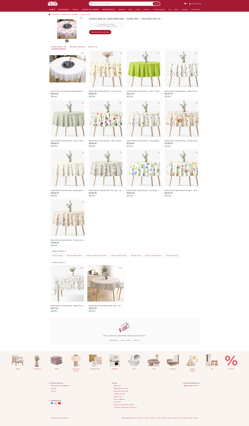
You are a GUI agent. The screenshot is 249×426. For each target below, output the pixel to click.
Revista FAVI (118, 396)
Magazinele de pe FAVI (121, 388)
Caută (156, 3)
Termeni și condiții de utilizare (124, 404)
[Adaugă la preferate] (121, 53)
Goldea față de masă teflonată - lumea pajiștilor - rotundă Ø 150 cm (149, 141)
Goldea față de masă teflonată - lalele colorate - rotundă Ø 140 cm (112, 141)
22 (83, 268)
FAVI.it (165, 418)
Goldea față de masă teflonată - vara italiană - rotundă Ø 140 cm (148, 190)
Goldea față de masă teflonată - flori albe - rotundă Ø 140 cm (110, 190)
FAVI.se (170, 418)
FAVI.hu (153, 418)
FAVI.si (196, 418)
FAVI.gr (190, 418)
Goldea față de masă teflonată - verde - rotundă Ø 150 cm (146, 91)
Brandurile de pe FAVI (121, 391)
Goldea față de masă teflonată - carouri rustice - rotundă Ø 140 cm (74, 141)
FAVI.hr (159, 418)
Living (154, 369)
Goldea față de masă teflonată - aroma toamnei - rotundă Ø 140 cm (112, 91)
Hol (212, 369)
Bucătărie (56, 14)
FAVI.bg (184, 418)
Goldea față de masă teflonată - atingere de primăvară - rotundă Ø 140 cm (190, 91)
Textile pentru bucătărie (70, 14)
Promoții (231, 369)
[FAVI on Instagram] (55, 403)
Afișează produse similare (100, 32)
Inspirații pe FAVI (119, 394)
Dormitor (173, 369)
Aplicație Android (192, 385)
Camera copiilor (192, 369)
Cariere (53, 391)
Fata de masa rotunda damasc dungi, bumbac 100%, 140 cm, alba (73, 91)
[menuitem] (52, 9)
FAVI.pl (147, 418)
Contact (53, 388)
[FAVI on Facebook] (52, 403)
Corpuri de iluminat (76, 369)
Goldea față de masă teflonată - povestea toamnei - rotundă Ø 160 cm (188, 141)
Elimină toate (114, 340)
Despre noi (117, 385)
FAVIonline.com (56, 418)
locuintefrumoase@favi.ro (61, 385)
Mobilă (18, 369)
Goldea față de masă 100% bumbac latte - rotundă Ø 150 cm (109, 306)
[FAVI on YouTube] (59, 403)
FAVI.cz (135, 418)
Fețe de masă (85, 14)
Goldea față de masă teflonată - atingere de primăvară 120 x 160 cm (74, 306)
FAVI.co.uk (177, 418)
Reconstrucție (95, 369)
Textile (56, 369)
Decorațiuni (37, 369)
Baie (134, 369)
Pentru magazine (119, 399)
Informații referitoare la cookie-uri (125, 407)
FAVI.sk (141, 418)
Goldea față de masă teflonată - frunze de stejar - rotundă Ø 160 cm (74, 240)
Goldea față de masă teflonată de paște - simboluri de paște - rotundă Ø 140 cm (192, 190)
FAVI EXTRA (117, 402)
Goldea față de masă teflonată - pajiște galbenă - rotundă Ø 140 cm (74, 190)
